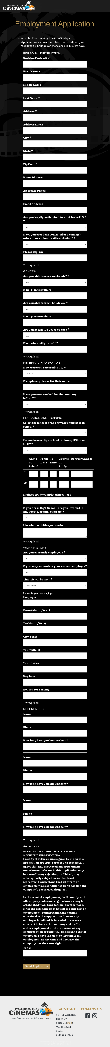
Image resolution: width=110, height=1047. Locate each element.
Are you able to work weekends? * (46, 276)
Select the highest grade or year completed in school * (54, 424)
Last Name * (31, 98)
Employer (30, 597)
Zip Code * (30, 164)
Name (27, 714)
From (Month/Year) (36, 610)
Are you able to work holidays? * (45, 303)
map (69, 1022)
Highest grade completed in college (47, 494)
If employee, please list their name (46, 381)
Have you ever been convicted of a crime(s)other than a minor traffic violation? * (52, 236)
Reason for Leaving (36, 689)
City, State (30, 636)
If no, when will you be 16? (40, 343)
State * (28, 151)
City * (27, 137)
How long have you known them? (45, 740)
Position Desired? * (36, 58)
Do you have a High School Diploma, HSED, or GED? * (54, 442)
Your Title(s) (31, 650)
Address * (30, 111)
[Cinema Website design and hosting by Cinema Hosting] (55, 1043)
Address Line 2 (33, 124)
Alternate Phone (34, 190)
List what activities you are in (43, 525)
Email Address (33, 204)
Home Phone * (33, 177)
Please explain (33, 251)
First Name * (32, 71)
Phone (27, 727)
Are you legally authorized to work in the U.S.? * (54, 219)
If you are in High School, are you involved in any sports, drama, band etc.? (53, 509)
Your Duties (31, 663)
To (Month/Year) (34, 623)
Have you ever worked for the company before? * (49, 396)
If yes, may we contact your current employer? (55, 566)
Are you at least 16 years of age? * (46, 329)
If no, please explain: (37, 289)
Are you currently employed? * (44, 552)
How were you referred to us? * (44, 367)
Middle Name (32, 84)
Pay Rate (29, 676)
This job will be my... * (37, 579)
